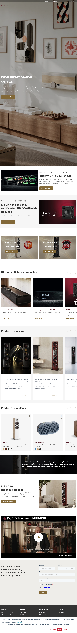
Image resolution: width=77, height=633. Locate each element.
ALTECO (11, 616)
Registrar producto (42, 614)
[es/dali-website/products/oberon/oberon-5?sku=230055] (4, 449)
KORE (2, 612)
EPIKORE (3, 614)
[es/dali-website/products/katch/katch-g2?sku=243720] (38, 449)
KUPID (11, 614)
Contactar (41, 616)
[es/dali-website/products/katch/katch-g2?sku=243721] (40, 449)
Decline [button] (65, 629)
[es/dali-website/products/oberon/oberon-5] (16, 427)
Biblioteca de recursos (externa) (26, 616)
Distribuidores (42, 612)
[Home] (4, 5)
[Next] (74, 272)
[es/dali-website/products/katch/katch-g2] (48, 427)
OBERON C (12, 612)
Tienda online (22, 614)
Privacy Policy (19, 622)
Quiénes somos (23, 612)
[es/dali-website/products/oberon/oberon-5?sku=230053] (8, 449)
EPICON (2, 616)
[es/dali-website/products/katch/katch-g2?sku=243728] (35, 449)
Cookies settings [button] (52, 629)
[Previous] (69, 272)
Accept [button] (59, 629)
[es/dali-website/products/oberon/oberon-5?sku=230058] (6, 449)
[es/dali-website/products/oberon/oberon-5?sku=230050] (11, 449)
